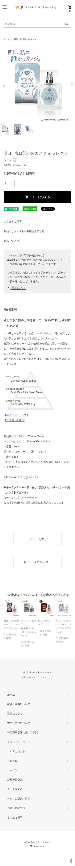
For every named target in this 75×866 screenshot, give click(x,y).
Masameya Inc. (37, 845)
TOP (70, 861)
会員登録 (12, 760)
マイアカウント (16, 751)
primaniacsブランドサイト (37, 842)
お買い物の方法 (16, 808)
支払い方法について (18, 723)
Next (71, 85)
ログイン (12, 770)
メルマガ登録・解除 (18, 798)
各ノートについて (16, 415)
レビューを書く (37, 539)
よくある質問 (15, 817)
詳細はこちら (18, 287)
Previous (4, 85)
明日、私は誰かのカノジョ (25, 39)
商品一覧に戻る (12, 241)
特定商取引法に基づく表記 (22, 732)
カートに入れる (41, 197)
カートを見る (15, 789)
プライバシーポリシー (20, 742)
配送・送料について (18, 704)
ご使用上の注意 (15, 420)
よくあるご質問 (12, 221)
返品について (15, 713)
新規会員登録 (15, 779)
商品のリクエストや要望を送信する (24, 231)
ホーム (6, 39)
